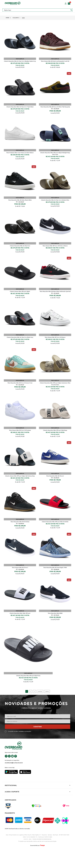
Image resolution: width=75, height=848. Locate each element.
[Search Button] (71, 10)
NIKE (23, 18)
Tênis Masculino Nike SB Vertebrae (20, 521)
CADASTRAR (37, 726)
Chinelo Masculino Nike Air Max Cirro (20, 246)
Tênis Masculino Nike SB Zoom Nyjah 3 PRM (55, 567)
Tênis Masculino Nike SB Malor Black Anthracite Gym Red (55, 291)
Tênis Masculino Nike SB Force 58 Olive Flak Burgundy (55, 107)
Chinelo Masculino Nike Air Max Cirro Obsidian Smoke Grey (20, 61)
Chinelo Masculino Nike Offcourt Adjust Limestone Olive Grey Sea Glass (55, 383)
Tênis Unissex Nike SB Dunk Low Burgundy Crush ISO (55, 61)
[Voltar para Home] (12, 3)
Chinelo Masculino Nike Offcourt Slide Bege (55, 430)
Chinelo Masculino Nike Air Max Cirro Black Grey (20, 337)
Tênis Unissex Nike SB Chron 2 (20, 567)
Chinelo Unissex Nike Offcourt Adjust (20, 291)
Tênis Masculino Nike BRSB (55, 613)
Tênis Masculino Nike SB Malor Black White (20, 200)
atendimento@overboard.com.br (14, 762)
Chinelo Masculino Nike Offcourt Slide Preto (28, 675)
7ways (42, 845)
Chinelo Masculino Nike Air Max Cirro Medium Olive (55, 200)
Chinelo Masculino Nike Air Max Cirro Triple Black (19, 107)
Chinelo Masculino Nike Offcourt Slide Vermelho (55, 521)
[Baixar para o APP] (12, 772)
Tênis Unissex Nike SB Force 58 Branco (55, 337)
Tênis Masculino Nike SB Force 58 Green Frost (20, 383)
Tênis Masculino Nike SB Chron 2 (55, 476)
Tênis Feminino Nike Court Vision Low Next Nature (20, 152)
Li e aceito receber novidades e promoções (19, 731)
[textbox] (37, 10)
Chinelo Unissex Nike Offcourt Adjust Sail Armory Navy (20, 476)
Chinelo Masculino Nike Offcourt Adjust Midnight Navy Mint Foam (55, 153)
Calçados (16, 17)
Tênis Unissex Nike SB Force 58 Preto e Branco (55, 246)
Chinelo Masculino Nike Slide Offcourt (20, 613)
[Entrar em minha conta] (65, 3)
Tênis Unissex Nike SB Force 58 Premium (20, 430)
